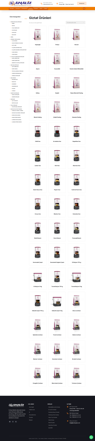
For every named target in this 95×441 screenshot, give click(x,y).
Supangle (37, 44)
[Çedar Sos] (37, 156)
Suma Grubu (15, 52)
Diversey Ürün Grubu (15, 39)
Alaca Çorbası (77, 310)
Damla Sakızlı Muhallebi (76, 69)
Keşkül (57, 93)
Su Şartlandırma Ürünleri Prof (19, 49)
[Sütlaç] (37, 83)
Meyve (13, 25)
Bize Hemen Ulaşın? (47, 2)
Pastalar (14, 32)
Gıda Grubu (13, 77)
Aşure (37, 69)
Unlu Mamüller (15, 27)
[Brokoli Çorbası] (76, 349)
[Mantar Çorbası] (37, 349)
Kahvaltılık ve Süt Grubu (16, 109)
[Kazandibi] (57, 59)
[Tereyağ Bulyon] (76, 228)
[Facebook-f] (13, 422)
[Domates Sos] (76, 204)
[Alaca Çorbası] (76, 301)
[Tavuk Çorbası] (57, 325)
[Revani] (76, 35)
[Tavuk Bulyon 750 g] (57, 277)
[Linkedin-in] (16, 422)
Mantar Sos (57, 214)
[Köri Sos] (57, 156)
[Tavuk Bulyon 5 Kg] (76, 277)
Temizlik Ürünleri (16, 75)
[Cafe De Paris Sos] (76, 180)
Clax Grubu (14, 40)
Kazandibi (57, 69)
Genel (12, 37)
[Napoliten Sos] (76, 132)
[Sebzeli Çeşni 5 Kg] (57, 301)
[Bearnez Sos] (76, 156)
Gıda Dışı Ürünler (15, 65)
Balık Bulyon (37, 238)
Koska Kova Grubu (16, 115)
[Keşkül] (57, 83)
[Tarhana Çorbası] (76, 373)
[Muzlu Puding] (37, 107)
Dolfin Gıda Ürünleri (17, 106)
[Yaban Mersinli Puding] (76, 83)
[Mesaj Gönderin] (67, 421)
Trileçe (57, 44)
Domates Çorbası (57, 359)
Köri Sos (57, 165)
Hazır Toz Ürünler (15, 93)
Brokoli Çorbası (76, 359)
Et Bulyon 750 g (76, 262)
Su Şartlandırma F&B (17, 47)
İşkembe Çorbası (38, 335)
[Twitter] (10, 422)
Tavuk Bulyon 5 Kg (76, 286)
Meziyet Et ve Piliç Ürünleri (18, 62)
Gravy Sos (38, 214)
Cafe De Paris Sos (77, 189)
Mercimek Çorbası (57, 383)
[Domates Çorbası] (57, 349)
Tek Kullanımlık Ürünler (17, 71)
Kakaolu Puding (76, 117)
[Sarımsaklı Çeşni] (37, 253)
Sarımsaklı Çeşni (38, 262)
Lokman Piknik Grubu (17, 122)
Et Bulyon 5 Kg (38, 286)
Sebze (13, 23)
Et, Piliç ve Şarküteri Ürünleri (17, 56)
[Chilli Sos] (37, 132)
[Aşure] (37, 59)
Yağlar (13, 90)
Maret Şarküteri (15, 60)
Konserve (14, 84)
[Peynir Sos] (57, 180)
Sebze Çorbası (76, 335)
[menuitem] (12, 8)
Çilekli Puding (57, 117)
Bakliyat (14, 81)
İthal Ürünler (14, 105)
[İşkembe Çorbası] (37, 325)
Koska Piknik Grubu (16, 117)
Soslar (13, 88)
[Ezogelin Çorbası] (37, 373)
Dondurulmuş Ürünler (16, 21)
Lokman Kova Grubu (16, 119)
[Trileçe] (57, 35)
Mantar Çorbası (37, 359)
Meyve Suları (15, 103)
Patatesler (14, 30)
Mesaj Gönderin (73, 421)
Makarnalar (15, 86)
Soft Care (14, 45)
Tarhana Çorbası (76, 383)
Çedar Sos (38, 165)
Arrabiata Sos (57, 141)
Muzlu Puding (38, 117)
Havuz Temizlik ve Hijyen (17, 43)
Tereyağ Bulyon (76, 238)
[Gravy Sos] (37, 204)
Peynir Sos (57, 189)
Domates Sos (76, 214)
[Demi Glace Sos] (37, 180)
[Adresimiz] (57, 3)
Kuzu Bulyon (57, 238)
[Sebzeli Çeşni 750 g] (37, 301)
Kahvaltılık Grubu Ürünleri (18, 112)
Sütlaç (38, 93)
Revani (77, 44)
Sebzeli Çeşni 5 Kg (57, 310)
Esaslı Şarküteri (15, 58)
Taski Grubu (14, 54)
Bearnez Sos (76, 165)
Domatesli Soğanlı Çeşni (57, 262)
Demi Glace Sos (37, 189)
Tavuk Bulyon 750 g (57, 286)
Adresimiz (61, 2)
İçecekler (13, 99)
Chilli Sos (37, 141)
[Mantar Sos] (57, 204)
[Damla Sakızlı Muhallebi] (76, 59)
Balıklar (14, 34)
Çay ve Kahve (15, 100)
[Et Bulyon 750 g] (76, 253)
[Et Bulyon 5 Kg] (37, 277)
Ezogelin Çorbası (38, 383)
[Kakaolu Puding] (76, 107)
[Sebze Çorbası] (76, 325)
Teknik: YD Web (62, 438)
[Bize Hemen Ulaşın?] (41, 3)
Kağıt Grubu (15, 68)
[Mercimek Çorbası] (57, 373)
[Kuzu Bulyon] (57, 228)
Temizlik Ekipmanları (16, 73)
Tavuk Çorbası (57, 335)
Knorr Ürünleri (15, 96)
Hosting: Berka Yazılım (53, 438)
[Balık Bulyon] (37, 228)
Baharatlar (15, 79)
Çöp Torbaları (15, 66)
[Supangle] (37, 35)
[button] (91, 437)
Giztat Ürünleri (15, 94)
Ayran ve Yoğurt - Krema (17, 110)
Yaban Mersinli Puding (76, 93)
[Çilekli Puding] (57, 107)
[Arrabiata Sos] (57, 132)
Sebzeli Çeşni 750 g (37, 310)
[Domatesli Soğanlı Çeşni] (57, 253)
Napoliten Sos (77, 141)
